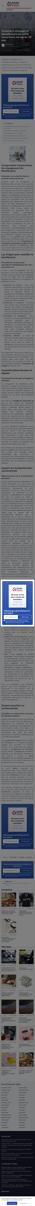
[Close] (31, 583)
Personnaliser (23, 1203)
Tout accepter (12, 1203)
